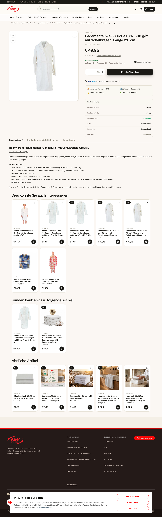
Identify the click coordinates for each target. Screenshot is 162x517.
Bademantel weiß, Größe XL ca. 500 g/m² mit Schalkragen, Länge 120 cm (136, 234)
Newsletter (71, 471)
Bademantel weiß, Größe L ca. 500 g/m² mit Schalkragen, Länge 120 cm (109, 234)
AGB (105, 447)
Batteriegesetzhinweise (113, 465)
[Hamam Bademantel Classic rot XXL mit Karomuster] (53, 261)
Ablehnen (133, 508)
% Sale (126, 17)
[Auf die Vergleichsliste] (13, 35)
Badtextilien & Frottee (37, 17)
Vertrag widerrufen (144, 438)
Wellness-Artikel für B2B (77, 447)
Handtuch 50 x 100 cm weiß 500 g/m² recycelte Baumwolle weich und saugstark (108, 399)
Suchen (93, 9)
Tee (89, 17)
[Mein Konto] (135, 9)
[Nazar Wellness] (13, 9)
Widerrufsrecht (110, 471)
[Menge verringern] (87, 72)
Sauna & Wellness (59, 17)
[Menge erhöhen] (102, 72)
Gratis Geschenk (73, 465)
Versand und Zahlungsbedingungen (81, 459)
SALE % (40, 2)
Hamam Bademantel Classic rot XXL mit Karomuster (50, 281)
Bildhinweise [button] (72, 484)
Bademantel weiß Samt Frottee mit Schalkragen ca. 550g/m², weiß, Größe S (52, 234)
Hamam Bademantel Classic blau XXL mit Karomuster (22, 281)
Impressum (108, 459)
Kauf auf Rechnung (27, 2)
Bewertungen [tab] (69, 140)
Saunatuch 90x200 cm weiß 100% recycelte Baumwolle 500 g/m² (51, 398)
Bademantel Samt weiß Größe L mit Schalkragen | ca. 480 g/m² (24, 233)
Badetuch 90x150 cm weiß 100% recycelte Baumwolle (81, 398)
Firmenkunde (50, 2)
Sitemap (107, 453)
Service (100, 17)
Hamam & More (15, 17)
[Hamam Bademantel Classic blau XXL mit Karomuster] (25, 261)
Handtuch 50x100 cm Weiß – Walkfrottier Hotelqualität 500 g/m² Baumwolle (136, 399)
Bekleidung (113, 17)
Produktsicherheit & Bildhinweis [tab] (42, 140)
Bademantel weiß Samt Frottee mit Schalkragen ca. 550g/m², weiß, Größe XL (80, 234)
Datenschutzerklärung (44, 507)
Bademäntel (146, 129)
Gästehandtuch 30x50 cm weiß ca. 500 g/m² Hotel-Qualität (24, 398)
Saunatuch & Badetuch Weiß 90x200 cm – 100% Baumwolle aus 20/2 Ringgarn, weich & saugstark (52, 339)
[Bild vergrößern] (74, 35)
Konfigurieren (132, 502)
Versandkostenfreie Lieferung (109, 56)
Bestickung (12, 2)
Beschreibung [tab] (16, 140)
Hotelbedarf (77, 17)
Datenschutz (109, 441)
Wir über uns (72, 441)
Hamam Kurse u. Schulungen (78, 453)
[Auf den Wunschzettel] (13, 40)
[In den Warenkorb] (11, 30)
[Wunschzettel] (140, 9)
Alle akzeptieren (132, 496)
